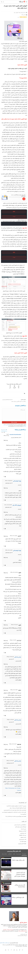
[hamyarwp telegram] (14, 950)
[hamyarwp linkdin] (16, 950)
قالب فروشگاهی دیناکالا (18, 897)
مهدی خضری (23, 399)
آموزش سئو (16, 12)
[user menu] (3, 2)
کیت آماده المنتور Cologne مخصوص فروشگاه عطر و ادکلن (19, 874)
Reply (5, 440)
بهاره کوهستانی (17, 481)
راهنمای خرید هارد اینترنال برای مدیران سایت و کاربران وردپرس (15, 810)
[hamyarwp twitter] (19, 950)
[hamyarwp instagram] (22, 950)
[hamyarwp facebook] (11, 950)
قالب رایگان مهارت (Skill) (18, 860)
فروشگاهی (10, 854)
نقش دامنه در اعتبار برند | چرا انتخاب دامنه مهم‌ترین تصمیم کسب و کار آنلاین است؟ (14, 813)
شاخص (2, 432)
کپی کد (14, 216)
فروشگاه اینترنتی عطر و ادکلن (20, 827)
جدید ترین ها (3, 429)
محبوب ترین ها (18, 854)
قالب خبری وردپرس (22, 839)
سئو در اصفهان (23, 837)
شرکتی (14, 854)
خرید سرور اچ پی (23, 833)
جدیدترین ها (24, 854)
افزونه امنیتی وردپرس (22, 843)
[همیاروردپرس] (22, 2)
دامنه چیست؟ (12, 104)
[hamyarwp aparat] (5, 950)
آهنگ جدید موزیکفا (22, 831)
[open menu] (26, 2)
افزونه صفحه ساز (23, 841)
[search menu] (1, 2)
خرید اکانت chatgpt (22, 835)
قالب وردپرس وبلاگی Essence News (20, 886)
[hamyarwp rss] (8, 950)
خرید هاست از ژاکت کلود (4, 943)
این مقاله (4, 141)
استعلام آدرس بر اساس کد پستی (20, 825)
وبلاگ (19, 12)
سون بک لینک (23, 829)
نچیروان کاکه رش (17, 505)
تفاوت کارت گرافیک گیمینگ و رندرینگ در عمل (18, 808)
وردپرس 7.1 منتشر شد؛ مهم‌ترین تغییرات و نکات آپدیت (16, 806)
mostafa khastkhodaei (15, 435)
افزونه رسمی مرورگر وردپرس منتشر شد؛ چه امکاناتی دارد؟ (15, 816)
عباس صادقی (17, 657)
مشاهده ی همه (4, 854)
